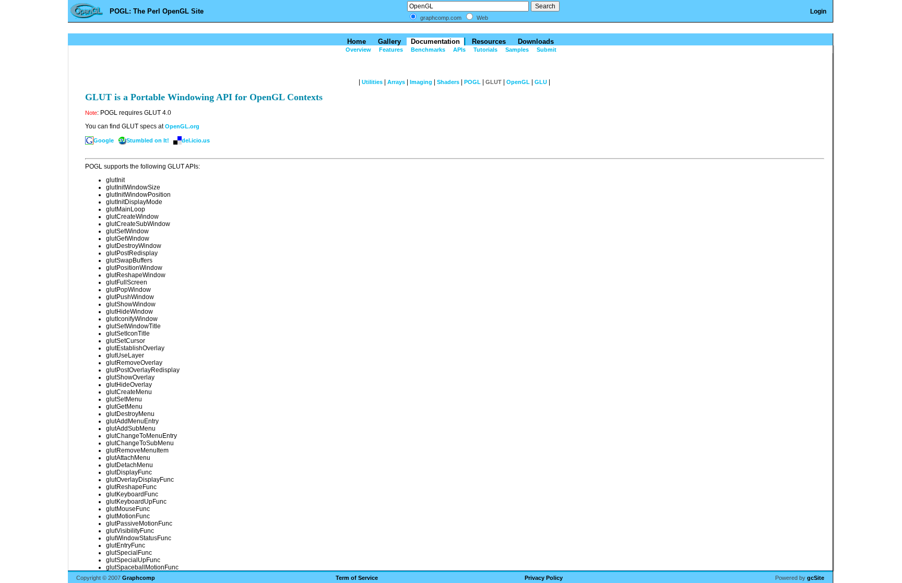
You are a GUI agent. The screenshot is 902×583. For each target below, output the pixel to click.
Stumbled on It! (147, 140)
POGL (472, 82)
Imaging (421, 82)
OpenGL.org (182, 126)
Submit (545, 49)
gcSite (815, 578)
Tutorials (484, 49)
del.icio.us (196, 140)
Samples (516, 49)
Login (818, 11)
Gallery (388, 41)
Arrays (396, 82)
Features (390, 49)
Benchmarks (427, 49)
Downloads (535, 41)
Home (355, 41)
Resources (488, 41)
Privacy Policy (544, 578)
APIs (459, 49)
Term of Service (357, 578)
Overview (357, 49)
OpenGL (518, 82)
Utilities (372, 82)
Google (103, 140)
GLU (541, 82)
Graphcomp (138, 578)
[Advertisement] (451, 28)
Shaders (448, 82)
